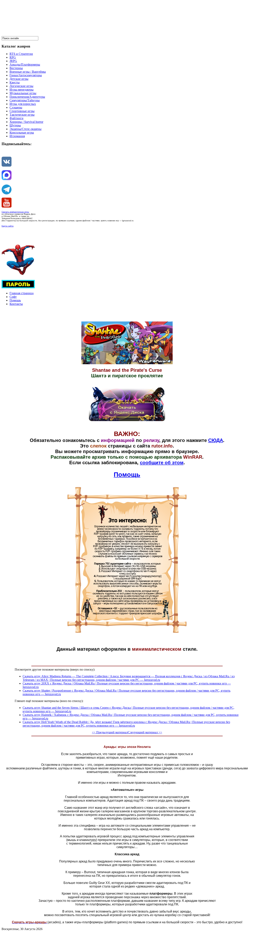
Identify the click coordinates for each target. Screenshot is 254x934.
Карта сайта (7, 226)
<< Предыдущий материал (110, 732)
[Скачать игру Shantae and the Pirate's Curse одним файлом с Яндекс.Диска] (127, 420)
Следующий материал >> (145, 732)
